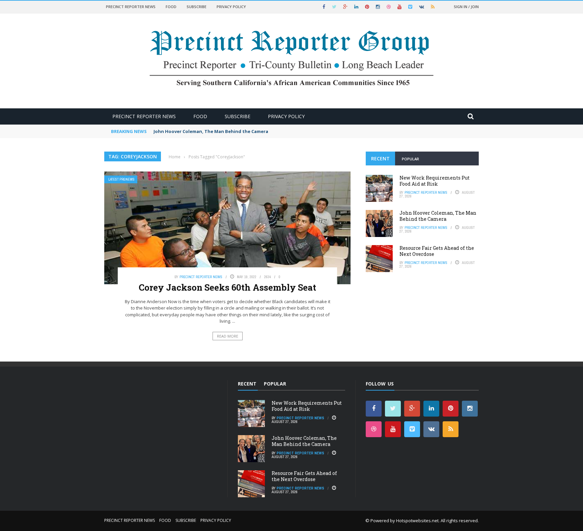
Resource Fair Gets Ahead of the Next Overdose (436, 251)
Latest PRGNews (121, 179)
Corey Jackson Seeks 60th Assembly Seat (227, 287)
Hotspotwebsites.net (417, 520)
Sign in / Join (466, 6)
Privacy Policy (231, 6)
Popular (410, 158)
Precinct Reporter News (131, 6)
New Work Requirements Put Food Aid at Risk (434, 181)
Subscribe (196, 6)
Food (171, 6)
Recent (380, 158)
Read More (227, 336)
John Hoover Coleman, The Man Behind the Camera (211, 131)
